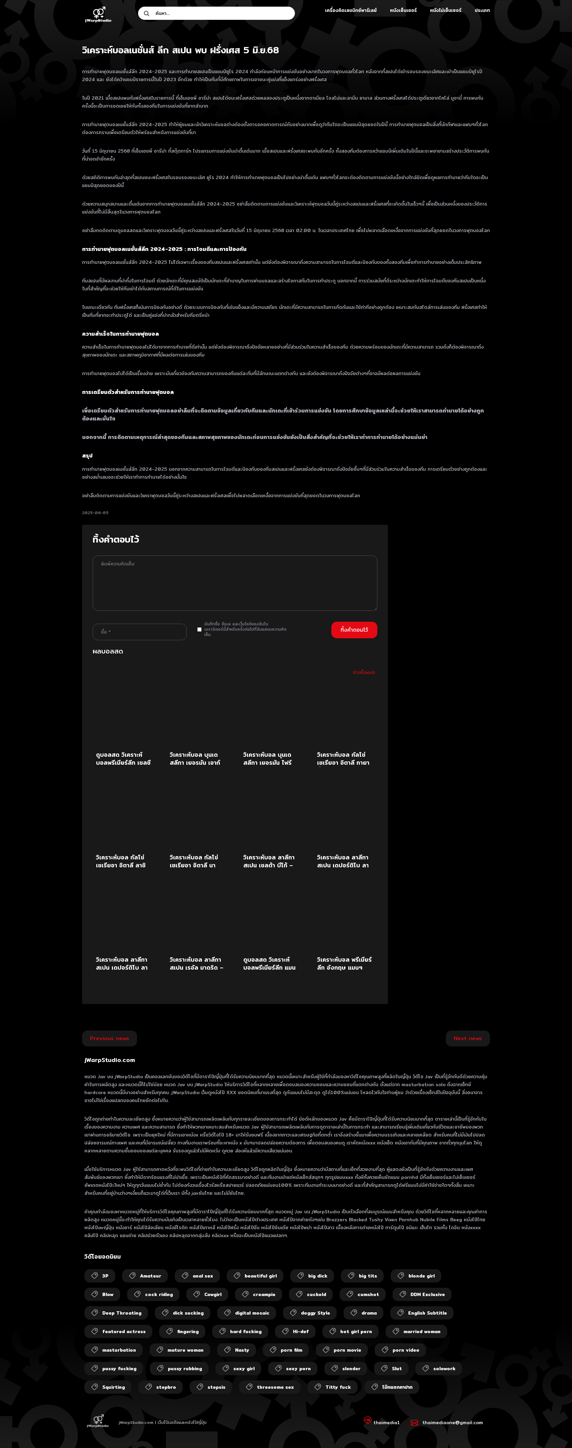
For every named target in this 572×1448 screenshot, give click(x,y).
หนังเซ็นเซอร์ (403, 10)
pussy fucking (119, 1368)
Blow (108, 1294)
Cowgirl (212, 1294)
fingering (188, 1331)
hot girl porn (356, 1331)
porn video (406, 1350)
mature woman (185, 1350)
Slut (397, 1368)
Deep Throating (121, 1313)
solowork (444, 1368)
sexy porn (298, 1368)
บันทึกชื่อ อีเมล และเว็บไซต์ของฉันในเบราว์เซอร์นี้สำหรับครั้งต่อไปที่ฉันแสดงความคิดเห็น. (245, 629)
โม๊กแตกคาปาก (397, 1387)
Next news (468, 1038)
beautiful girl (261, 1275)
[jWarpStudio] (98, 15)
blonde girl (421, 1275)
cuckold (316, 1294)
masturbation (119, 1350)
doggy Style (315, 1313)
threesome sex (275, 1387)
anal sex (203, 1275)
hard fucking (246, 1331)
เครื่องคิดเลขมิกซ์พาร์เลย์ (351, 10)
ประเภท (482, 10)
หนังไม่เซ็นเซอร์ (445, 10)
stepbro (166, 1387)
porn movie (347, 1350)
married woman (422, 1331)
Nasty (242, 1350)
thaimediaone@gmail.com (452, 1422)
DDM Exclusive (427, 1294)
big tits (368, 1275)
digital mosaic (252, 1313)
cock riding (159, 1294)
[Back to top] (554, 1430)
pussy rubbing (185, 1368)
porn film (291, 1350)
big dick (317, 1275)
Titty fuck (338, 1387)
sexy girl (244, 1368)
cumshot (368, 1294)
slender (351, 1368)
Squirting (113, 1387)
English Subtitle (427, 1313)
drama (369, 1313)
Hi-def (301, 1331)
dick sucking (188, 1313)
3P (105, 1275)
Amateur (150, 1275)
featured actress (124, 1331)
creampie (264, 1294)
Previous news (109, 1038)
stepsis (216, 1387)
